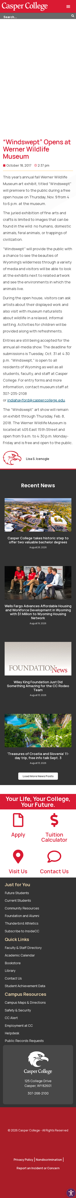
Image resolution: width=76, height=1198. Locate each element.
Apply (18, 834)
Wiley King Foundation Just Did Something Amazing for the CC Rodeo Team (38, 686)
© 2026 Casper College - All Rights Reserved (38, 1130)
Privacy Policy (23, 1160)
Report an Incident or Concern (38, 1168)
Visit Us (18, 871)
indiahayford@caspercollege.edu (36, 400)
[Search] (73, 16)
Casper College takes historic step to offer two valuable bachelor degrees (38, 540)
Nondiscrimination (49, 1160)
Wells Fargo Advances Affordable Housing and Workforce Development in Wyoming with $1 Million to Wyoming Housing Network (38, 612)
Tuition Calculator (54, 837)
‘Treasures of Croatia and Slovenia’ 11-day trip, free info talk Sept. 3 (38, 755)
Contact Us (54, 871)
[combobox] (35, 16)
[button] (68, 6)
